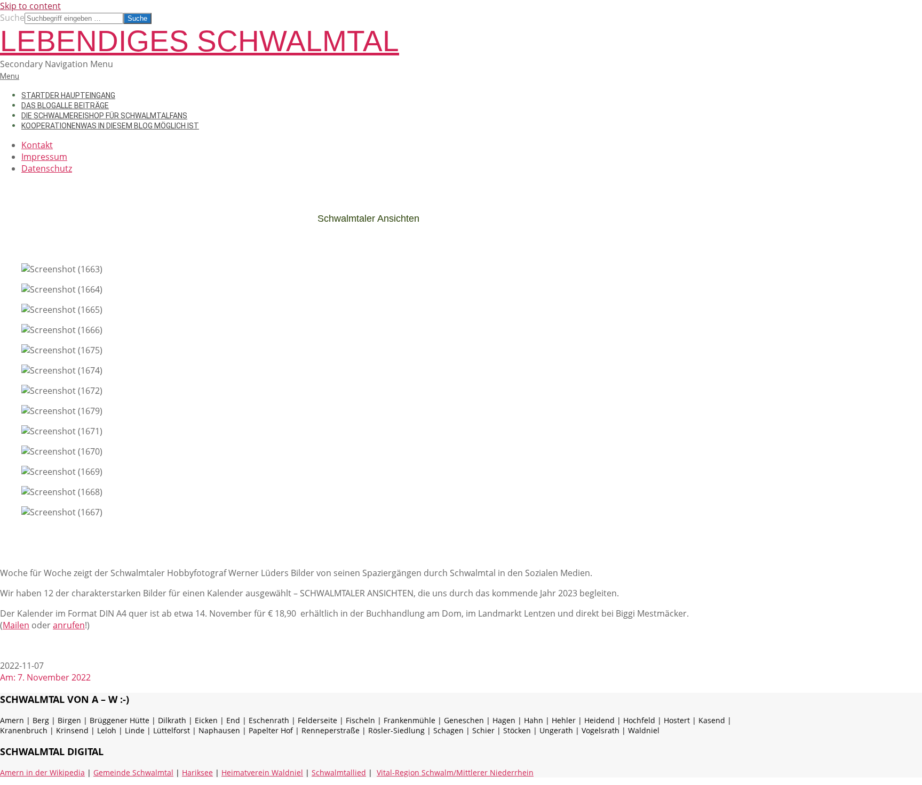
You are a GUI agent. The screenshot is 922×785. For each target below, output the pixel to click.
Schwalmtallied (339, 772)
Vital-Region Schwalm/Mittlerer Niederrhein (455, 772)
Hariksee (197, 772)
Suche (12, 17)
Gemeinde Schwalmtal (133, 772)
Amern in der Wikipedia (42, 772)
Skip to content (30, 6)
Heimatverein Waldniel (262, 772)
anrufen (69, 625)
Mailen (16, 625)
